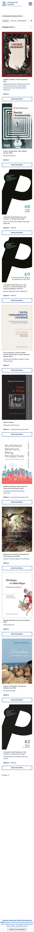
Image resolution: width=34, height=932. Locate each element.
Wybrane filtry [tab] (8, 27)
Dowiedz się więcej (21, 926)
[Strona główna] (12, 3)
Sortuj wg (13, 21)
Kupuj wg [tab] (5, 21)
